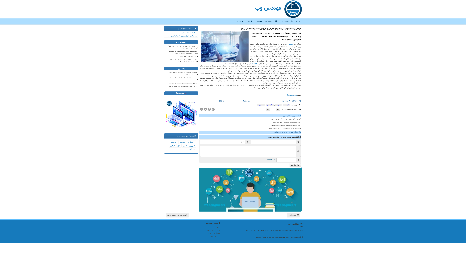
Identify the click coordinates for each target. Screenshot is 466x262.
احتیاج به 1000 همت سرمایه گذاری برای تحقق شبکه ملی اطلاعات (284, 128)
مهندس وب (268, 8)
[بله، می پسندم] (278, 109)
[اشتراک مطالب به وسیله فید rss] (205, 109)
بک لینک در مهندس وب (213, 230)
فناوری (260, 105)
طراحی (270, 105)
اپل (178, 146)
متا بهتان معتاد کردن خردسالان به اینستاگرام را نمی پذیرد (183, 83)
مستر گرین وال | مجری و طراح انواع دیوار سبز (182, 36)
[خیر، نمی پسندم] (268, 109)
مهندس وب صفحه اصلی (176, 215)
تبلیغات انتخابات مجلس (189, 32)
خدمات (254, 63)
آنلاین (185, 146)
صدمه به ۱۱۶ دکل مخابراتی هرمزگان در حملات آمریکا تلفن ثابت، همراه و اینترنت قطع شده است (183, 60)
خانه (297, 21)
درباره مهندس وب (270, 21)
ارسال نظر (294, 165)
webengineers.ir (291, 95)
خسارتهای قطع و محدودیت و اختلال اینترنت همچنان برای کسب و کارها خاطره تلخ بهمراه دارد (181, 47)
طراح (278, 105)
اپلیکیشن (239, 21)
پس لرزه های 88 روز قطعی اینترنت (188, 56)
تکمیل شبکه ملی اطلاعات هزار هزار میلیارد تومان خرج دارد (285, 125)
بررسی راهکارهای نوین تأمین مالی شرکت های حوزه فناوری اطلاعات (284, 119)
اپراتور (172, 146)
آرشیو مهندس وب (286, 21)
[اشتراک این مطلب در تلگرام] (213, 109)
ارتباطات (191, 142)
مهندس (290, 44)
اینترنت (258, 21)
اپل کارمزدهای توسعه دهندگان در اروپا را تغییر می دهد (286, 122)
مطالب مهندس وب (215, 236)
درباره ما (217, 227)
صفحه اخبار (292, 215)
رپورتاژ (249, 21)
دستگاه (192, 149)
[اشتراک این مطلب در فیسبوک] (209, 109)
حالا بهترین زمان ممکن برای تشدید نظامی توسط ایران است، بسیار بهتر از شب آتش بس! (182, 73)
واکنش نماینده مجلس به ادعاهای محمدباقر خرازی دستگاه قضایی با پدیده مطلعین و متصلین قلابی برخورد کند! (183, 52)
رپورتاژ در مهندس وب (214, 233)
